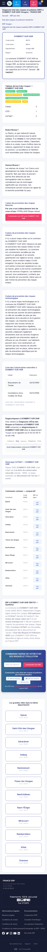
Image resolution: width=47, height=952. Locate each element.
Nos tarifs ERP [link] (29, 933)
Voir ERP (37, 503)
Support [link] (27, 944)
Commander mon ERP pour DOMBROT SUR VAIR (23, 217)
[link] (17, 3)
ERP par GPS (24, 682)
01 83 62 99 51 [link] (8, 888)
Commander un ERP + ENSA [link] (34, 928)
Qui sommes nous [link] (16, 944)
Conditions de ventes (10, 920)
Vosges (8, 433)
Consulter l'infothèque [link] (32, 920)
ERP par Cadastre (33, 678)
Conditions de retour (9, 924)
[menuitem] (5, 16)
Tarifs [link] (36, 944)
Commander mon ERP (33, 665)
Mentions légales (8, 915)
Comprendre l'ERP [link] (31, 915)
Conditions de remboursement (13, 928)
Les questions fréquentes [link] (33, 924)
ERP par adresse (14, 678)
